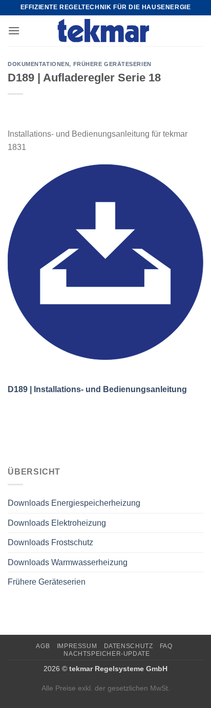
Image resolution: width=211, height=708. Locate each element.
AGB (43, 646)
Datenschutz (128, 646)
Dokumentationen (38, 64)
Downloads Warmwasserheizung (68, 562)
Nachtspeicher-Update (107, 653)
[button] (14, 30)
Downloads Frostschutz (50, 542)
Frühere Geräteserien (47, 581)
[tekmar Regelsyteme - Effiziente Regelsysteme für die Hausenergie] (106, 30)
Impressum (77, 646)
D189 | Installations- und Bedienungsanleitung (97, 389)
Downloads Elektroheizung (57, 523)
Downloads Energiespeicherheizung (74, 503)
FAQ (166, 646)
